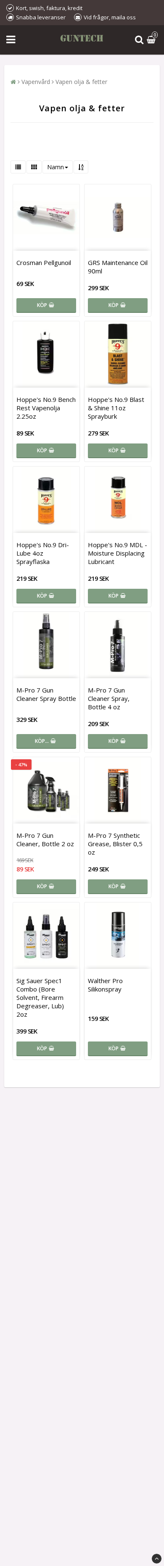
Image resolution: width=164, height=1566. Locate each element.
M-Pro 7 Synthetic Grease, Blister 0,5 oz (115, 843)
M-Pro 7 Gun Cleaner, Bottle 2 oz (45, 839)
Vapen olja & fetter (81, 82)
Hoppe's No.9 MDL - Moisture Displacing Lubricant (117, 553)
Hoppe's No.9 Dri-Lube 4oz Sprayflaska (42, 553)
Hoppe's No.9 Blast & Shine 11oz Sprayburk (116, 407)
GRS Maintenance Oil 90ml (118, 266)
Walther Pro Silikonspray (105, 984)
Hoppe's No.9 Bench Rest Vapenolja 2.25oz (46, 407)
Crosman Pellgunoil (43, 262)
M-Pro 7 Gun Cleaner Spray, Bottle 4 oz (109, 698)
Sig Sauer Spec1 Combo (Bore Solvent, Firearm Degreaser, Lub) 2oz (40, 997)
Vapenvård (35, 82)
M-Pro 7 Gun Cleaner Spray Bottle (46, 694)
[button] (152, 40)
